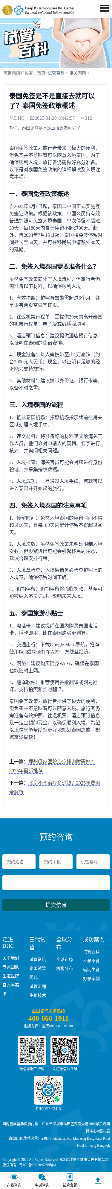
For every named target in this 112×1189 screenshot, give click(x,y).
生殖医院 (10, 976)
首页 (101, 19)
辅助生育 (91, 969)
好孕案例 (91, 978)
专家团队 (10, 967)
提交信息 (56, 905)
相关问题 (77, 73)
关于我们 (10, 958)
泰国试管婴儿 (37, 973)
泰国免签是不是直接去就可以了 (51, 128)
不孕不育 (91, 961)
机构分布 (64, 968)
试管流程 (37, 986)
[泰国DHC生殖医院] (38, 10)
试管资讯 (37, 959)
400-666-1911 (48, 1018)
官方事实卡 (10, 989)
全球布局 (64, 959)
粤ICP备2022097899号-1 (37, 1165)
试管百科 (56, 73)
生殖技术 (37, 995)
